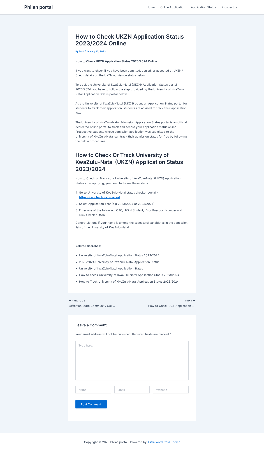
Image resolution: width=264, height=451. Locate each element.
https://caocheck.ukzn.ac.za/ (99, 197)
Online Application (172, 7)
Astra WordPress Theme (163, 442)
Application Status (203, 7)
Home (151, 7)
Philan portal (38, 7)
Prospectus (229, 7)
